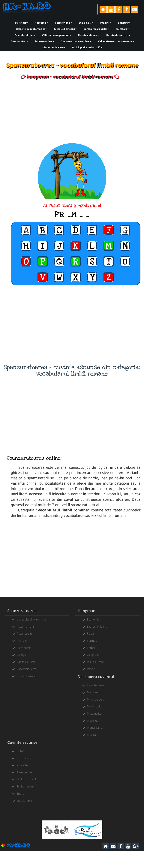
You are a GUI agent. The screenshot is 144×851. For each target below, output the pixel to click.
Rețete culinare (88, 35)
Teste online (63, 22)
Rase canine (24, 772)
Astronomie (24, 648)
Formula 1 (93, 640)
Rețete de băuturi (117, 35)
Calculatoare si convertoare (115, 41)
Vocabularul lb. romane (31, 619)
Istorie (91, 669)
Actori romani (25, 626)
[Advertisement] (72, 111)
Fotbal (91, 648)
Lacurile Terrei (95, 685)
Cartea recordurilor (96, 29)
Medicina (92, 720)
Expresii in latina (97, 626)
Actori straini (24, 633)
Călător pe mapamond (56, 35)
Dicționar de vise (52, 47)
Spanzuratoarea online (75, 41)
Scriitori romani (26, 779)
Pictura (21, 751)
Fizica (90, 633)
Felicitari (20, 22)
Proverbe (22, 765)
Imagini (105, 22)
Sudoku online (44, 41)
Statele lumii (24, 800)
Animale (22, 640)
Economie (93, 619)
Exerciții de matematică (31, 29)
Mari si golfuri (95, 706)
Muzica (91, 734)
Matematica (94, 713)
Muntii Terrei (95, 727)
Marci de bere (95, 699)
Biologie (21, 654)
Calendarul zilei (24, 35)
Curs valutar (18, 41)
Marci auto (93, 692)
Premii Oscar (25, 758)
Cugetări (121, 29)
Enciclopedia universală (86, 47)
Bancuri (123, 22)
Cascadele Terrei (27, 669)
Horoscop (41, 22)
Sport (20, 793)
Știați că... (85, 22)
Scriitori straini (25, 786)
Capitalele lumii (26, 662)
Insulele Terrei (95, 662)
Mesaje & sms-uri (64, 29)
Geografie (93, 654)
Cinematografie (26, 676)
